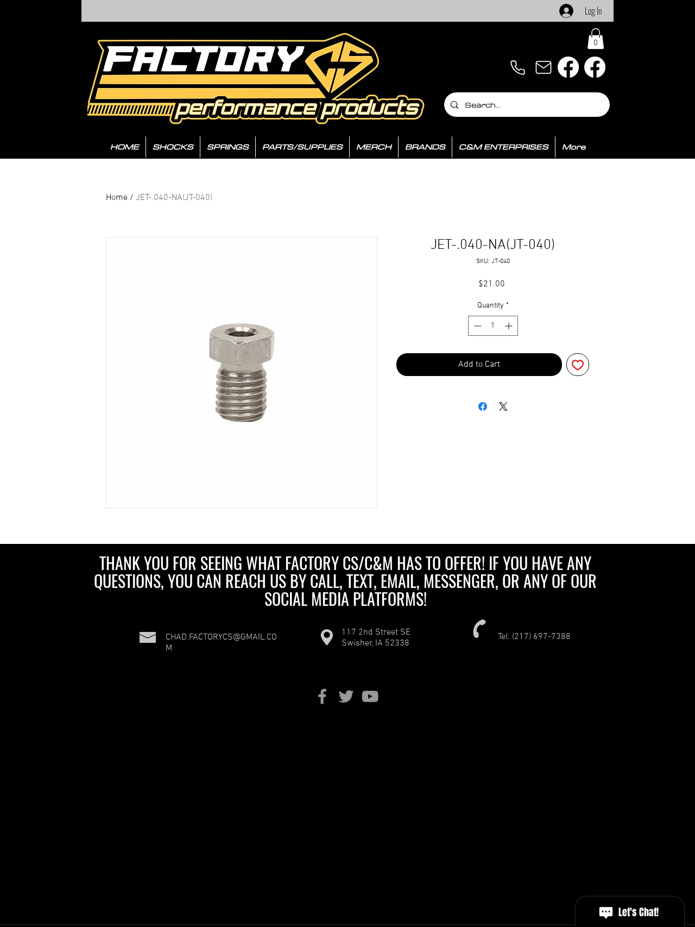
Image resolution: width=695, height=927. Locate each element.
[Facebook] (568, 67)
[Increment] (509, 325)
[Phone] (517, 67)
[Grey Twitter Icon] (346, 696)
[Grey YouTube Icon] (370, 696)
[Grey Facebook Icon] (322, 696)
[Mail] (543, 67)
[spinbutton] (493, 325)
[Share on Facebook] (482, 406)
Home (117, 197)
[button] (595, 38)
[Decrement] (476, 325)
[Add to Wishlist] (577, 364)
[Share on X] (503, 406)
